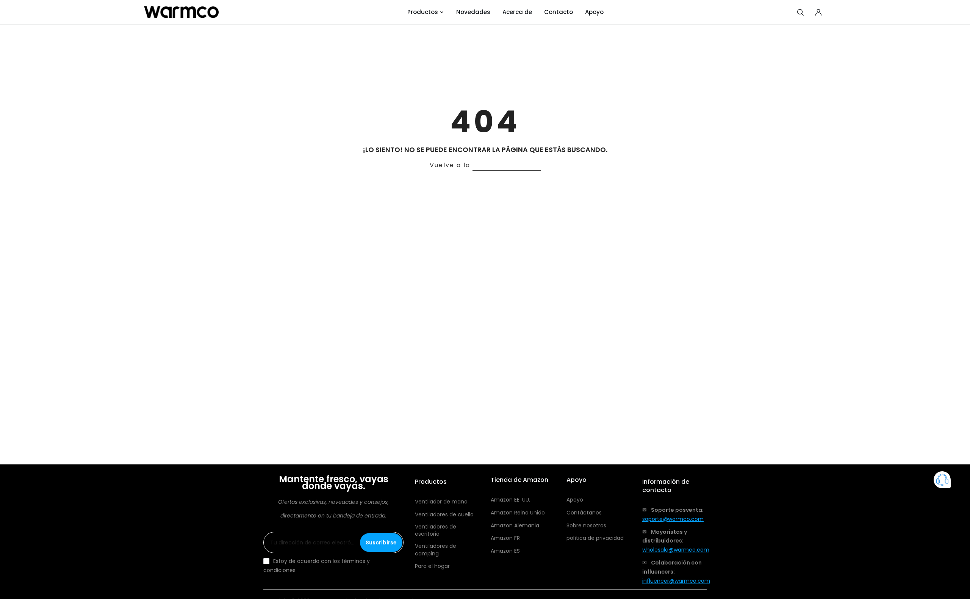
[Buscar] (800, 12)
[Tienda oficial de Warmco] (181, 12)
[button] (942, 481)
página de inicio (506, 165)
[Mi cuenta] (818, 12)
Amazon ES (505, 551)
